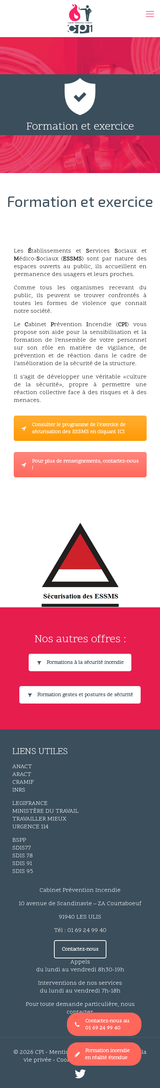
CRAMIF (23, 782)
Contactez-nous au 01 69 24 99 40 (107, 1024)
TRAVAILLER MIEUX (39, 819)
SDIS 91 (22, 864)
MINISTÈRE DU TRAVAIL (45, 811)
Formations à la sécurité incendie (85, 662)
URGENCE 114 (30, 827)
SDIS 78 (22, 856)
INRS (18, 790)
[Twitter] (80, 1077)
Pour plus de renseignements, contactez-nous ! (85, 465)
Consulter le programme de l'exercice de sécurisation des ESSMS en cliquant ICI (79, 428)
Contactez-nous (80, 949)
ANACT (22, 767)
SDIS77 (21, 848)
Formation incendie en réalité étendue (107, 1054)
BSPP (19, 840)
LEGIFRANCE (30, 803)
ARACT (21, 774)
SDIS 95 (22, 871)
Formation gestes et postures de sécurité (85, 694)
